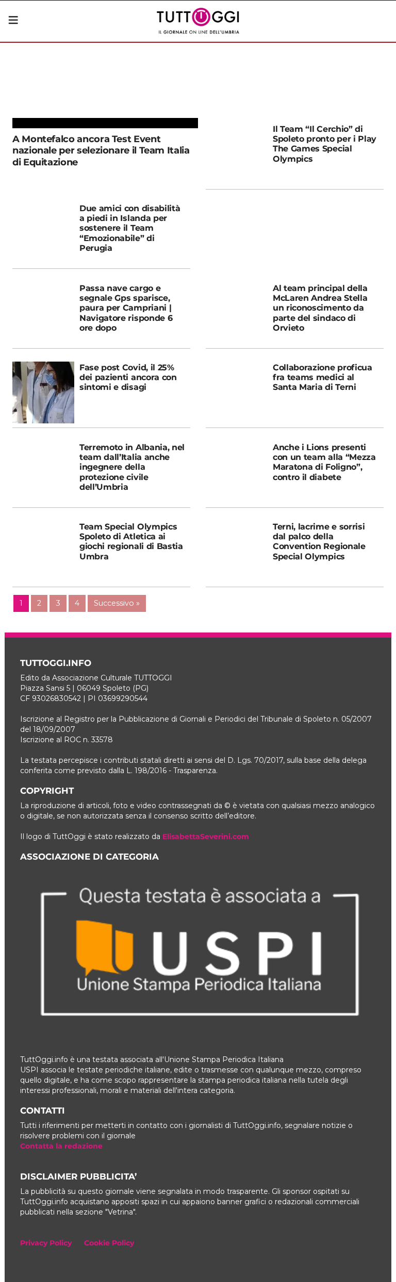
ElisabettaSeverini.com (205, 836)
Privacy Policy (46, 1242)
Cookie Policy (109, 1242)
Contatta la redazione (61, 1146)
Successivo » (117, 603)
